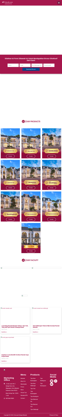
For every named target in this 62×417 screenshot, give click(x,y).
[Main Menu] (58, 2)
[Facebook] (51, 384)
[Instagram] (55, 381)
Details (10, 156)
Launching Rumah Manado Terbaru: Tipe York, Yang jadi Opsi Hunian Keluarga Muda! (15, 326)
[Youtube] (51, 381)
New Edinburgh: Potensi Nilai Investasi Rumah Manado (46, 326)
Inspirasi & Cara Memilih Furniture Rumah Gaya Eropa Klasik (15, 355)
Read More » (4, 332)
